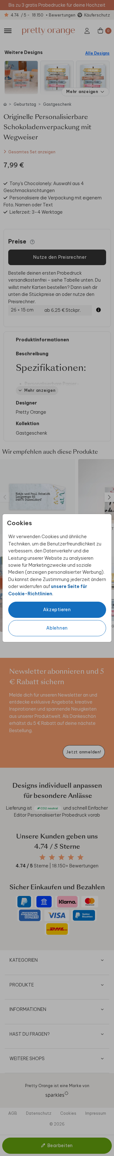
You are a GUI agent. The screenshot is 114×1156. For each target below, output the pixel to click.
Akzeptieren (57, 609)
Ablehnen (57, 628)
